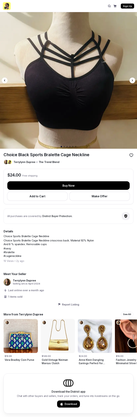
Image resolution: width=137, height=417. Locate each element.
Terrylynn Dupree (24, 161)
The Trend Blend (49, 161)
